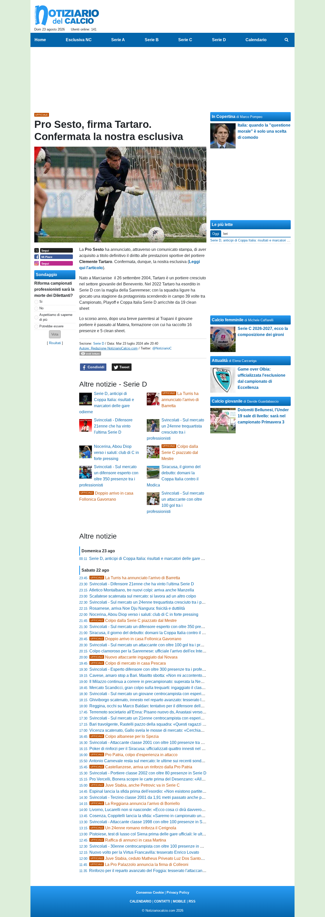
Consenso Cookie (150, 892)
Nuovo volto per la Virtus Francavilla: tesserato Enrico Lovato (144, 852)
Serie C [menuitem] (185, 40)
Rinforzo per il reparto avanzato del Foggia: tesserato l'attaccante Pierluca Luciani (162, 870)
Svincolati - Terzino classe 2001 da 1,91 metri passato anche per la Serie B (156, 797)
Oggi (215, 234)
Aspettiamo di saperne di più (55, 317)
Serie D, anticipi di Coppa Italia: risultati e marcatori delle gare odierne (152, 558)
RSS (192, 901)
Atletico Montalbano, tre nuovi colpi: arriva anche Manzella (141, 590)
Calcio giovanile (227, 401)
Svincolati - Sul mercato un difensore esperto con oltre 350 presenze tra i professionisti (167, 626)
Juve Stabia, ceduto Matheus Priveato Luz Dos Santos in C (151, 858)
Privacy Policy (178, 892)
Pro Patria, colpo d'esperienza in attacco (134, 755)
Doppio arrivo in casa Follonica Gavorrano (136, 639)
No (41, 308)
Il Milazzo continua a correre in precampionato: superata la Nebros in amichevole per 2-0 (168, 681)
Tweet (123, 367)
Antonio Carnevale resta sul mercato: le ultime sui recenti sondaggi (149, 761)
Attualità (220, 360)
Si (40, 301)
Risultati (55, 343)
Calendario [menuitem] (256, 40)
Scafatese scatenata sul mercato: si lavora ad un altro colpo (142, 596)
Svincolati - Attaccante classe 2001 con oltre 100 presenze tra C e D (150, 742)
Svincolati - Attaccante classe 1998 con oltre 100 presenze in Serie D (151, 822)
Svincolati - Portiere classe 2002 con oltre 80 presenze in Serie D (147, 773)
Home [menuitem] (40, 40)
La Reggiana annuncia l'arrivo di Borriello (135, 803)
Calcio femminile (227, 320)
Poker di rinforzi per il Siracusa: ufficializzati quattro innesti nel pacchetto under (160, 748)
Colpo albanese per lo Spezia (125, 736)
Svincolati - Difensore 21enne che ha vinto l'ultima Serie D (113, 426)
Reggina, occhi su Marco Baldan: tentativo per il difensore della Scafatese (155, 706)
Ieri (225, 234)
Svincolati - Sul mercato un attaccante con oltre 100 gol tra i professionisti (155, 645)
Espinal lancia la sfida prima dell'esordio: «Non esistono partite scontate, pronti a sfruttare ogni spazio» (181, 791)
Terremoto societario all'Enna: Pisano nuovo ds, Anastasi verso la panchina (156, 712)
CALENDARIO (140, 901)
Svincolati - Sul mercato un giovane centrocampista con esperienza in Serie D (159, 694)
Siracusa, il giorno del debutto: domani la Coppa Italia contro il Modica (152, 633)
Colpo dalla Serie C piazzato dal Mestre (179, 452)
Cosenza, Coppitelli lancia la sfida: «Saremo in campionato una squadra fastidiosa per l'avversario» (178, 816)
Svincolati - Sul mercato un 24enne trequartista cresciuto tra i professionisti (156, 602)
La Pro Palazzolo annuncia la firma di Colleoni (139, 864)
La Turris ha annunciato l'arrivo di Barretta (180, 399)
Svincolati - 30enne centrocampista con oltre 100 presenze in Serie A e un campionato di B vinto (175, 846)
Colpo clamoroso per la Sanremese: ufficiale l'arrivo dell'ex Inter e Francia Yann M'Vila (166, 651)
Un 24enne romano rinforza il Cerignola (133, 828)
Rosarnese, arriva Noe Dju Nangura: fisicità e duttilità (137, 608)
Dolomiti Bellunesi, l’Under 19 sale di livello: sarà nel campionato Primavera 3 (263, 416)
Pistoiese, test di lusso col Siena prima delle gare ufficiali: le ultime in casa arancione (165, 834)
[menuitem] (286, 40)
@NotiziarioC (162, 348)
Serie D (98, 343)
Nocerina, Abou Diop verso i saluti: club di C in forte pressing (116, 452)
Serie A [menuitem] (118, 40)
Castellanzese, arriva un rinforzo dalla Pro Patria (141, 767)
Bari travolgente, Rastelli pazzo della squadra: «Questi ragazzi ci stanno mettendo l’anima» (171, 724)
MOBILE (179, 901)
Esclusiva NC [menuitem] (79, 40)
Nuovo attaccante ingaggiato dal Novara (134, 657)
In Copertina (223, 116)
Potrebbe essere (51, 326)
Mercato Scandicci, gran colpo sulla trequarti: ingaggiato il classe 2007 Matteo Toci (163, 687)
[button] (55, 334)
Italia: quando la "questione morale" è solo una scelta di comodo (264, 131)
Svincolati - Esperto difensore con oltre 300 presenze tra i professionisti (153, 669)
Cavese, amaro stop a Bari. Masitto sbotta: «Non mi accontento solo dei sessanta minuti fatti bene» (177, 675)
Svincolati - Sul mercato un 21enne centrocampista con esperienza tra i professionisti (165, 718)
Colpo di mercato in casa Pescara (128, 663)
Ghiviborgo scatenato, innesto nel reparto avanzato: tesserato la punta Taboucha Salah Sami (172, 700)
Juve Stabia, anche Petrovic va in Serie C (135, 785)
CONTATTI (162, 901)
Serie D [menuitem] (219, 40)
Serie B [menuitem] (152, 40)
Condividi (95, 367)
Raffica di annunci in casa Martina (128, 840)
